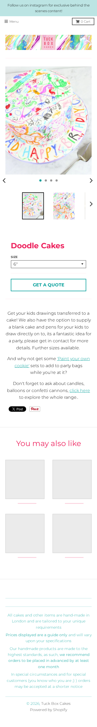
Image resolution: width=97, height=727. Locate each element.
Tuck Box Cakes (56, 703)
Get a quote (48, 284)
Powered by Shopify (48, 709)
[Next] (91, 180)
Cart (86, 21)
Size (14, 257)
